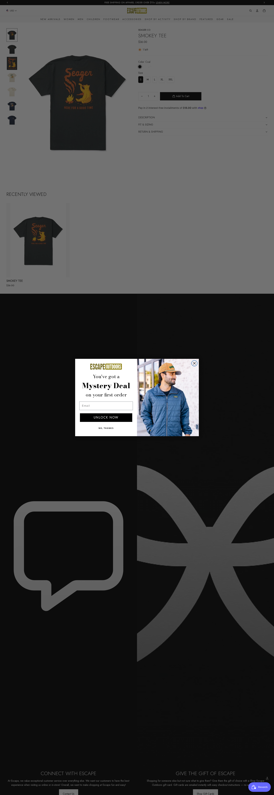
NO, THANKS (106, 428)
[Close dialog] (194, 363)
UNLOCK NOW (106, 417)
